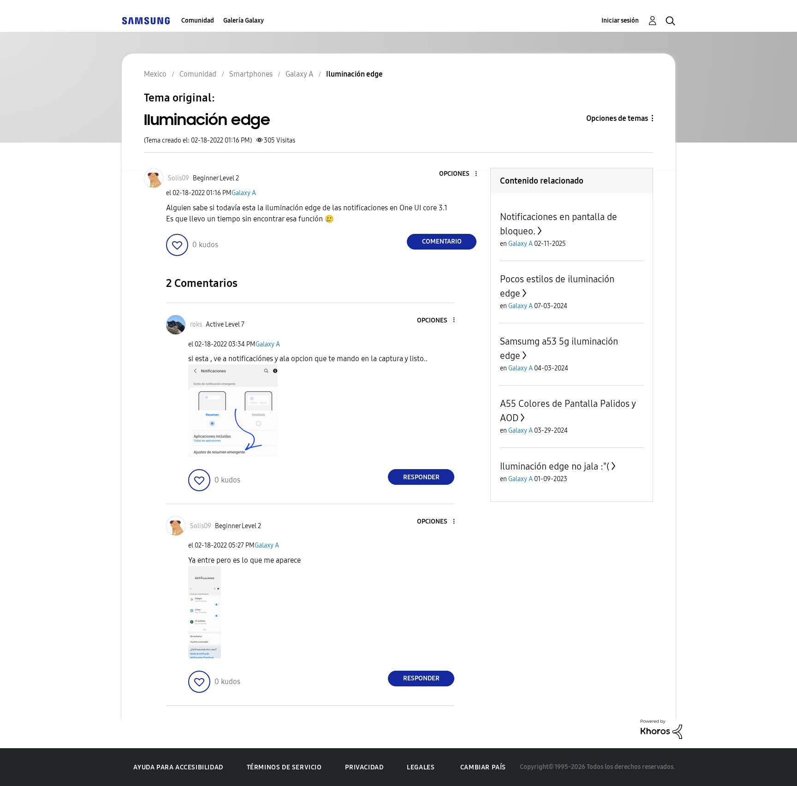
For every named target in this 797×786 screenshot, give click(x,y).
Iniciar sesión (620, 20)
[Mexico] (146, 20)
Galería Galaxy (243, 20)
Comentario (442, 241)
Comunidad (197, 20)
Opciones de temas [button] (617, 118)
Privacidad (364, 767)
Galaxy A (244, 193)
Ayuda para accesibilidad (178, 767)
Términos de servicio (284, 767)
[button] (461, 174)
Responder (421, 477)
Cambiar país (483, 767)
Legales (420, 767)
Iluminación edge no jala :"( (554, 466)
